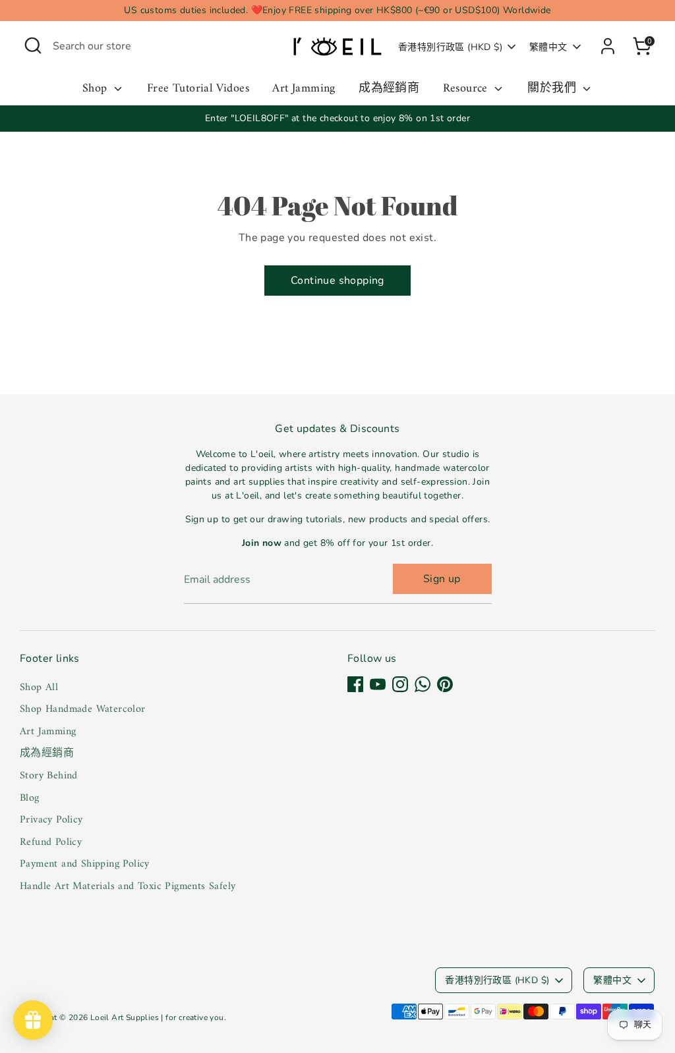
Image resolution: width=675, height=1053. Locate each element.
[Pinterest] (445, 684)
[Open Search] (33, 45)
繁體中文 (548, 47)
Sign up (442, 579)
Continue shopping (337, 280)
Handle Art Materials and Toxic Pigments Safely (127, 886)
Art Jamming (303, 89)
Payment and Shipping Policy (85, 864)
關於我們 (553, 89)
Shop (96, 89)
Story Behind (49, 776)
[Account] (608, 46)
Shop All (39, 687)
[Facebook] (355, 684)
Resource (467, 89)
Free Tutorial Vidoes (198, 89)
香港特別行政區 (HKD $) (450, 47)
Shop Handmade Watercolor (83, 709)
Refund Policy (51, 842)
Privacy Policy (51, 820)
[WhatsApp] (422, 684)
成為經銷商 (389, 89)
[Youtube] (378, 684)
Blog (30, 798)
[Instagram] (400, 684)
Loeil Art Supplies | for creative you (157, 1017)
